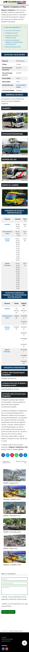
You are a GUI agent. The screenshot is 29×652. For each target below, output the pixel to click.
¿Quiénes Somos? (6, 641)
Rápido (7, 263)
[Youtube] (6, 648)
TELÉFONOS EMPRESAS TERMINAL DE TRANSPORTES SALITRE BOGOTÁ (14, 42)
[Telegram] (25, 455)
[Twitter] (8, 455)
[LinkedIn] (21, 455)
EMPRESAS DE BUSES (11, 33)
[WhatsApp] (16, 455)
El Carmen (7, 265)
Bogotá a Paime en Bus (21, 462)
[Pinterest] (12, 455)
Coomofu (7, 224)
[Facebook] (3, 455)
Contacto (4, 637)
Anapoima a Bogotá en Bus (7, 462)
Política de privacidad (7, 639)
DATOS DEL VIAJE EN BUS (13, 30)
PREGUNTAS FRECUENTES (13, 47)
